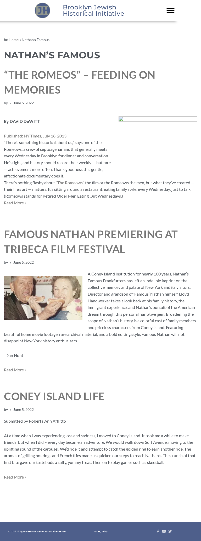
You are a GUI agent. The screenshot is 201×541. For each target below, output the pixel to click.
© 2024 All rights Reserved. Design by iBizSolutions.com (37, 531)
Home (14, 39)
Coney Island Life (54, 396)
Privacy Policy (100, 531)
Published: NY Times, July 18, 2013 (35, 135)
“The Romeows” (70, 182)
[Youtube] (164, 531)
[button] (170, 10)
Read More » (15, 202)
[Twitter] (170, 531)
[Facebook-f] (158, 531)
